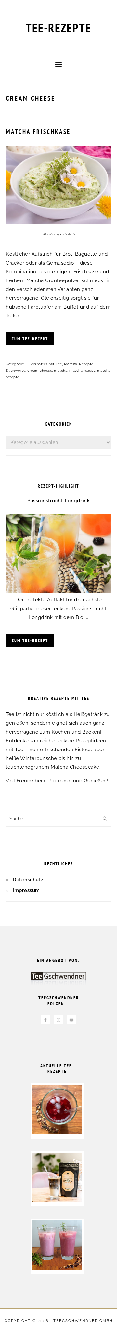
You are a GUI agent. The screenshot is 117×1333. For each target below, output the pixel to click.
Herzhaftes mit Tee (45, 364)
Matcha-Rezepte (79, 364)
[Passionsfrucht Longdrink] (58, 591)
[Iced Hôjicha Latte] (57, 1200)
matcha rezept (82, 371)
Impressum (26, 890)
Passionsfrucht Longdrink (58, 501)
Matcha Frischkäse (38, 132)
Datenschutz (28, 880)
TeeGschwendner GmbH (83, 1321)
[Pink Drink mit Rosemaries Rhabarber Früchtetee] (57, 1268)
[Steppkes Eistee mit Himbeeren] (57, 1133)
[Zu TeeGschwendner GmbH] (58, 981)
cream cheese (39, 371)
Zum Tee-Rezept (30, 338)
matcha (60, 371)
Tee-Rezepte (58, 28)
